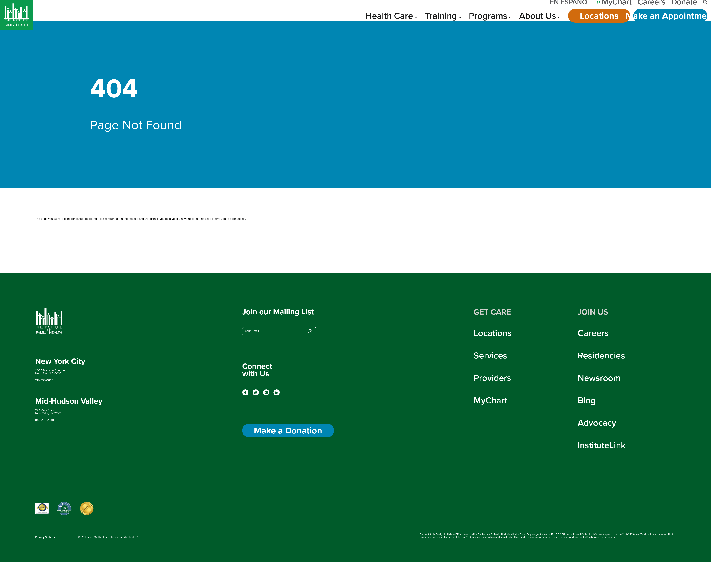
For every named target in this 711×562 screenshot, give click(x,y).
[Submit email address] (310, 331)
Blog (587, 400)
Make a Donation (288, 430)
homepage (131, 219)
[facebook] (245, 395)
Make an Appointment (670, 15)
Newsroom (599, 377)
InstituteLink (601, 445)
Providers (492, 377)
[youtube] (256, 395)
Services (490, 355)
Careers (593, 333)
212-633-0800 (44, 380)
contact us (238, 219)
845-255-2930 (44, 420)
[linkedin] (276, 395)
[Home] (16, 15)
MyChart (490, 400)
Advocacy (597, 422)
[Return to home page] (68, 321)
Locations (599, 15)
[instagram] (266, 395)
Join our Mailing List (278, 312)
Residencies (601, 355)
